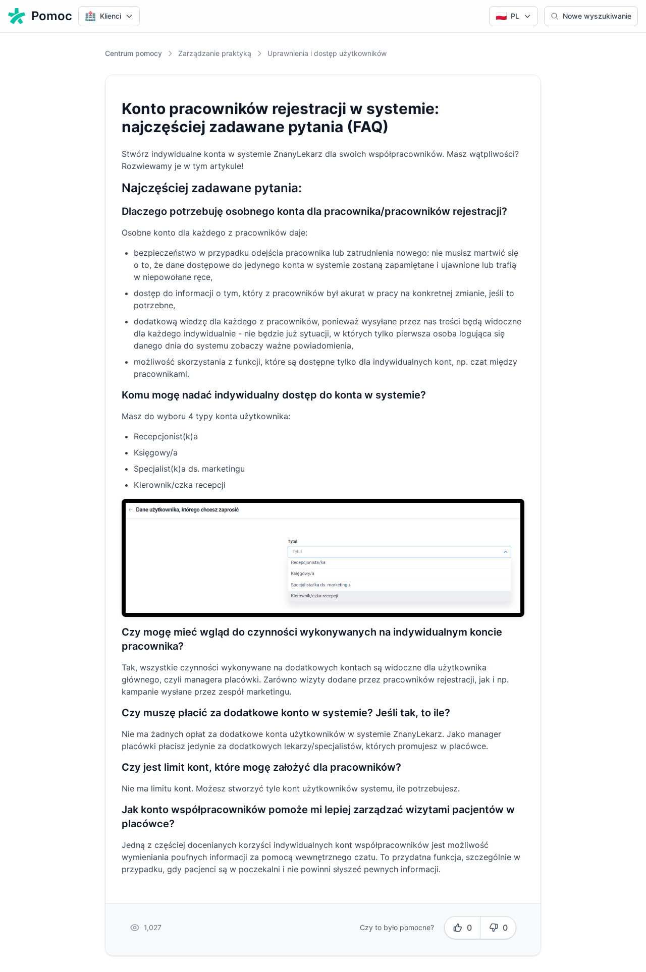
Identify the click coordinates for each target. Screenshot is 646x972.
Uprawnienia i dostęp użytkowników (327, 53)
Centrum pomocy (133, 53)
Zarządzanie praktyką (214, 53)
